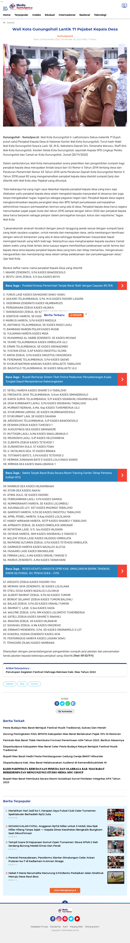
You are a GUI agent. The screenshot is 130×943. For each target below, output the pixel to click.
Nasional (84, 14)
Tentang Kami (92, 926)
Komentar (66, 711)
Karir (65, 926)
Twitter (72, 923)
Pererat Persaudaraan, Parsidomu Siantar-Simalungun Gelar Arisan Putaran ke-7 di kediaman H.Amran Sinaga (51, 859)
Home (6, 14)
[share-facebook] (57, 703)
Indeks (36, 14)
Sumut (34, 684)
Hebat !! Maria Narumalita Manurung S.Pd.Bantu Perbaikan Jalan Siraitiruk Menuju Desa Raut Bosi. (56, 874)
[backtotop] (65, 903)
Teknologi (100, 14)
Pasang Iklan (76, 926)
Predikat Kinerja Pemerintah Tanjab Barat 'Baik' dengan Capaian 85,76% (67, 285)
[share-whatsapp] (67, 703)
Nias (22, 684)
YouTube (79, 923)
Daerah (9, 684)
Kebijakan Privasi (39, 926)
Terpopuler (21, 14)
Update (77, 315)
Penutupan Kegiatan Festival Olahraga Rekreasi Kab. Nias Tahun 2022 (51, 672)
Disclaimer (55, 926)
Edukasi (50, 14)
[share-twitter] (62, 703)
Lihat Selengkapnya (64, 890)
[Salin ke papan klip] (73, 703)
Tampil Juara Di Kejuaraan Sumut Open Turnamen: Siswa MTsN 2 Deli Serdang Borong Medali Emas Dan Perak (53, 844)
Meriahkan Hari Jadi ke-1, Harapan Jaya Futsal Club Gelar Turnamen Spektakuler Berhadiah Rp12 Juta (52, 812)
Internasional (67, 14)
